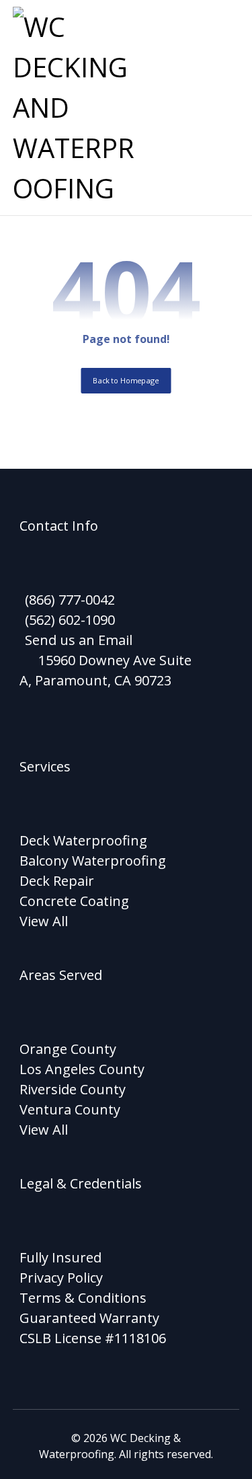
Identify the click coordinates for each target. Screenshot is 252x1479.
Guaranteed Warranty (89, 1318)
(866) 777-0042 (70, 600)
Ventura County (69, 1109)
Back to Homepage (126, 380)
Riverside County (72, 1089)
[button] (222, 23)
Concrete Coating (74, 901)
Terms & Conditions (82, 1298)
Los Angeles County (81, 1069)
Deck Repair (56, 881)
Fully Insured (60, 1257)
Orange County (67, 1049)
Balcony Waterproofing (92, 860)
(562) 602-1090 (70, 620)
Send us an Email (78, 640)
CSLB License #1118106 (92, 1338)
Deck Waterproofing (83, 840)
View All (43, 921)
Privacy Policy (61, 1277)
